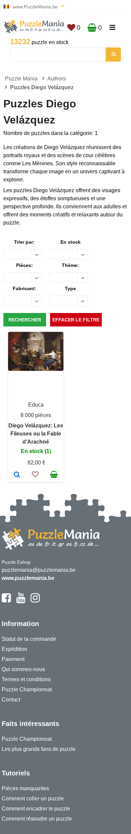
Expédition (14, 649)
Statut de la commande (29, 639)
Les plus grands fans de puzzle (39, 749)
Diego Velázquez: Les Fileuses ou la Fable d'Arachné (35, 434)
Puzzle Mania (21, 78)
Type (70, 288)
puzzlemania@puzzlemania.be (39, 570)
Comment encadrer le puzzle (36, 808)
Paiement (13, 659)
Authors (56, 78)
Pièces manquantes (25, 788)
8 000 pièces (35, 415)
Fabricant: (24, 288)
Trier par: (24, 242)
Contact (11, 699)
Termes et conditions (26, 679)
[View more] (35, 369)
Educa (36, 405)
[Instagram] (35, 600)
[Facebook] (6, 600)
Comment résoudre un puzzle (37, 819)
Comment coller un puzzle (33, 798)
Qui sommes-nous (23, 669)
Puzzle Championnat (27, 689)
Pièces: (24, 265)
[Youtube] (20, 600)
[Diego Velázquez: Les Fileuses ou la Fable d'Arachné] (17, 475)
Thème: (70, 265)
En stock (70, 242)
